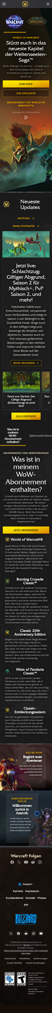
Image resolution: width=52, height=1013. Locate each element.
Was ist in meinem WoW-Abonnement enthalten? (13, 435)
